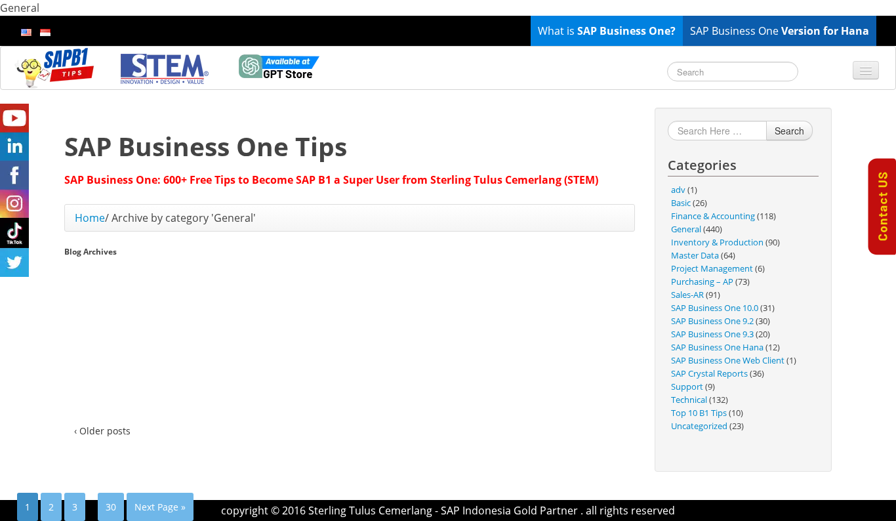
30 (111, 507)
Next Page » (160, 507)
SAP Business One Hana (717, 347)
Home (90, 218)
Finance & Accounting (713, 216)
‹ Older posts (102, 431)
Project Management (712, 268)
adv (678, 190)
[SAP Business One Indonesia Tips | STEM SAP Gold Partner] (56, 68)
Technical (689, 400)
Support (687, 386)
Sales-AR (687, 295)
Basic (681, 203)
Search (789, 130)
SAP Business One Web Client (727, 360)
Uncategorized (699, 426)
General (686, 229)
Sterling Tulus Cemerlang (370, 510)
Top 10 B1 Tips (699, 413)
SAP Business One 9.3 (712, 334)
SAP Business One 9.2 (712, 321)
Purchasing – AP (702, 281)
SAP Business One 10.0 (714, 308)
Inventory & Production (717, 242)
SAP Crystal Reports (709, 373)
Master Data (695, 255)
